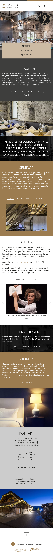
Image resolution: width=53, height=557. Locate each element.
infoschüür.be (20, 445)
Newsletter (25, 262)
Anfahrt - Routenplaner (26, 467)
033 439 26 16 (21, 443)
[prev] (3, 118)
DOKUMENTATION (9, 192)
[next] (49, 118)
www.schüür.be (33, 445)
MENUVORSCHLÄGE (26, 192)
